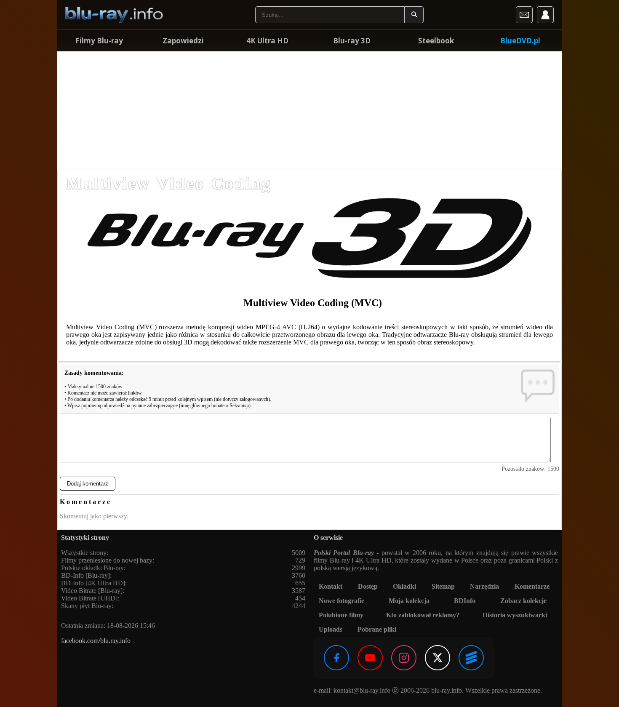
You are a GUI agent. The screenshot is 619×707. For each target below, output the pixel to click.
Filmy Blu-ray (99, 40)
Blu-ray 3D (352, 40)
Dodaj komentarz (87, 483)
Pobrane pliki (377, 629)
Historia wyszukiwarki (515, 615)
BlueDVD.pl (520, 40)
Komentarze (532, 586)
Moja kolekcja (409, 600)
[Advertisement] (309, 109)
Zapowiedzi (183, 40)
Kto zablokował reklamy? (422, 615)
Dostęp (368, 586)
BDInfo (464, 600)
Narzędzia (484, 586)
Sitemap (443, 586)
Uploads (330, 629)
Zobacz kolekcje (523, 600)
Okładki (404, 586)
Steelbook (436, 40)
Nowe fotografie (341, 600)
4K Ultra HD (267, 40)
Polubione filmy (341, 615)
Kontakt (330, 586)
